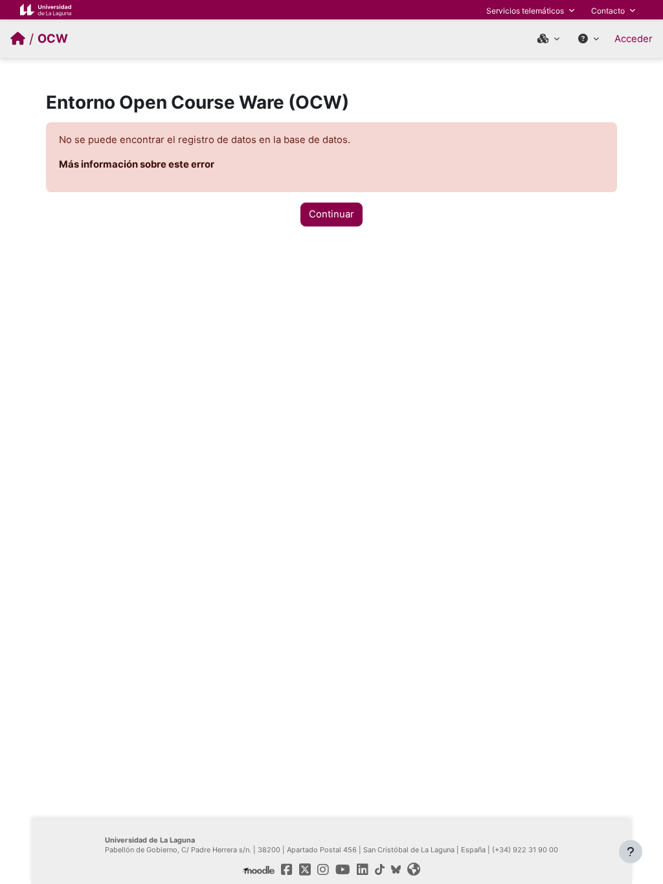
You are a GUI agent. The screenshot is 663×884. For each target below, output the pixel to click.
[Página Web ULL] (45, 9)
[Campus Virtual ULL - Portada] (17, 38)
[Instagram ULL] (323, 870)
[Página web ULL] (413, 870)
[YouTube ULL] (342, 870)
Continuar (331, 214)
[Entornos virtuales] (548, 38)
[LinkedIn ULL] (362, 870)
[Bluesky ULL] (396, 870)
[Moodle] (259, 870)
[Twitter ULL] (305, 870)
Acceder (633, 39)
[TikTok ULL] (380, 870)
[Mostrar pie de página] (630, 851)
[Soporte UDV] (588, 38)
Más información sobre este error (136, 164)
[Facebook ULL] (287, 870)
